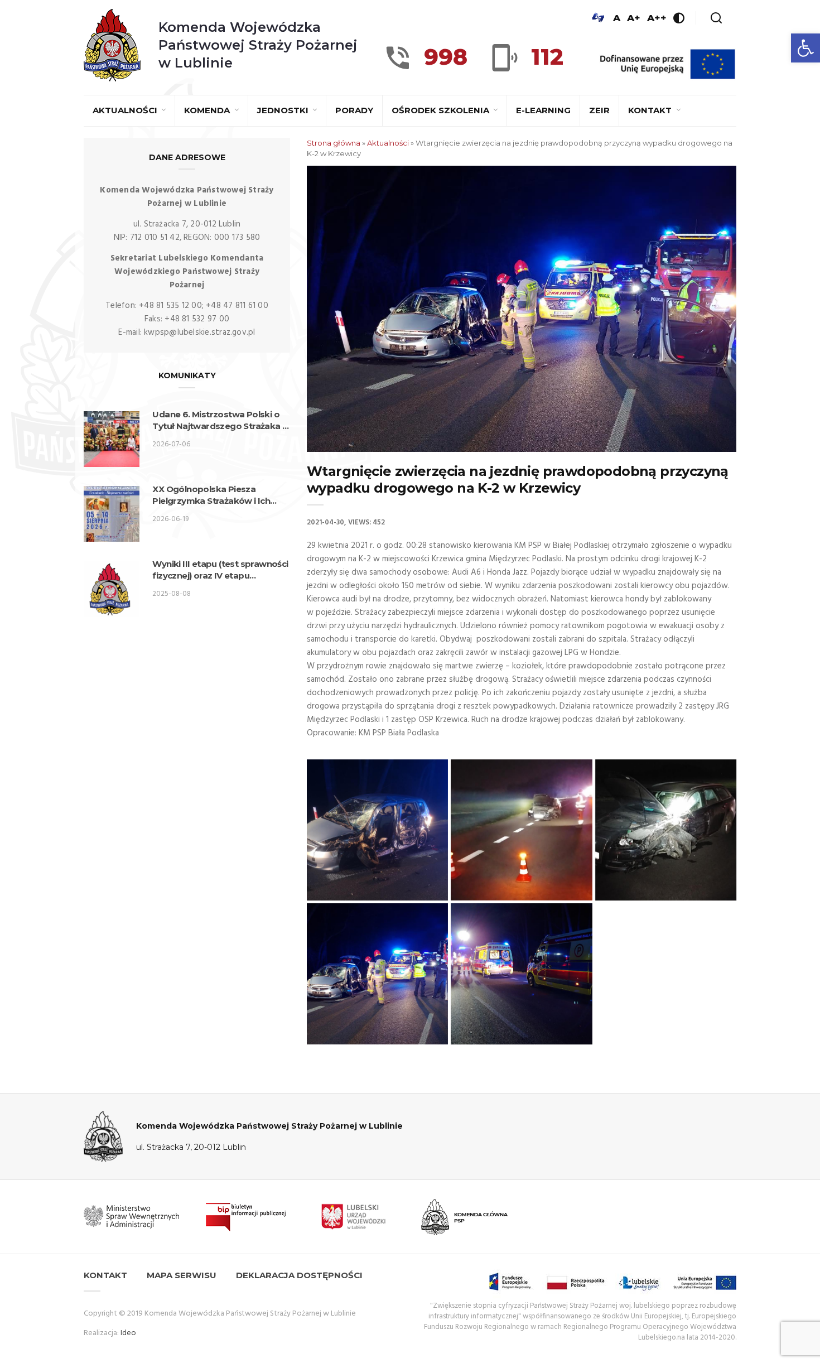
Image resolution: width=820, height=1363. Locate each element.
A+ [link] (633, 17)
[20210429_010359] (521, 973)
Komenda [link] (208, 110)
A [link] (616, 17)
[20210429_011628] (665, 829)
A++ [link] (657, 17)
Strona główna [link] (333, 142)
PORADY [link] (354, 110)
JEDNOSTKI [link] (284, 110)
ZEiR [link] (599, 110)
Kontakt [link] (651, 110)
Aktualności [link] (126, 110)
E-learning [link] (543, 110)
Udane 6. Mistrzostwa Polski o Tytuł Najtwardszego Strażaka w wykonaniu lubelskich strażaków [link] (221, 420)
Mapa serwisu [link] (181, 1275)
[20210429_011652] (521, 829)
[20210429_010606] (377, 973)
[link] (805, 47)
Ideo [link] (128, 1333)
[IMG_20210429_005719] (377, 829)
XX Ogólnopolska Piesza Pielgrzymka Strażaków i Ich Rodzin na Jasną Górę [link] (211, 495)
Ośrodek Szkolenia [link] (441, 110)
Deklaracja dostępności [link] (299, 1275)
